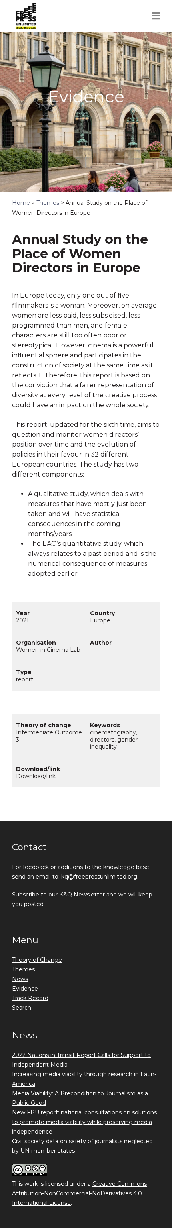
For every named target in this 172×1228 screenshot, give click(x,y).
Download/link (36, 776)
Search (21, 1007)
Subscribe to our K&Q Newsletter (58, 894)
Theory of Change (37, 959)
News (20, 979)
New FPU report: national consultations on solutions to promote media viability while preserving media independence (84, 1122)
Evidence (25, 988)
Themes (23, 969)
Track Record (30, 998)
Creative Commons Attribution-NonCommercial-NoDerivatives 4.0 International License (79, 1193)
